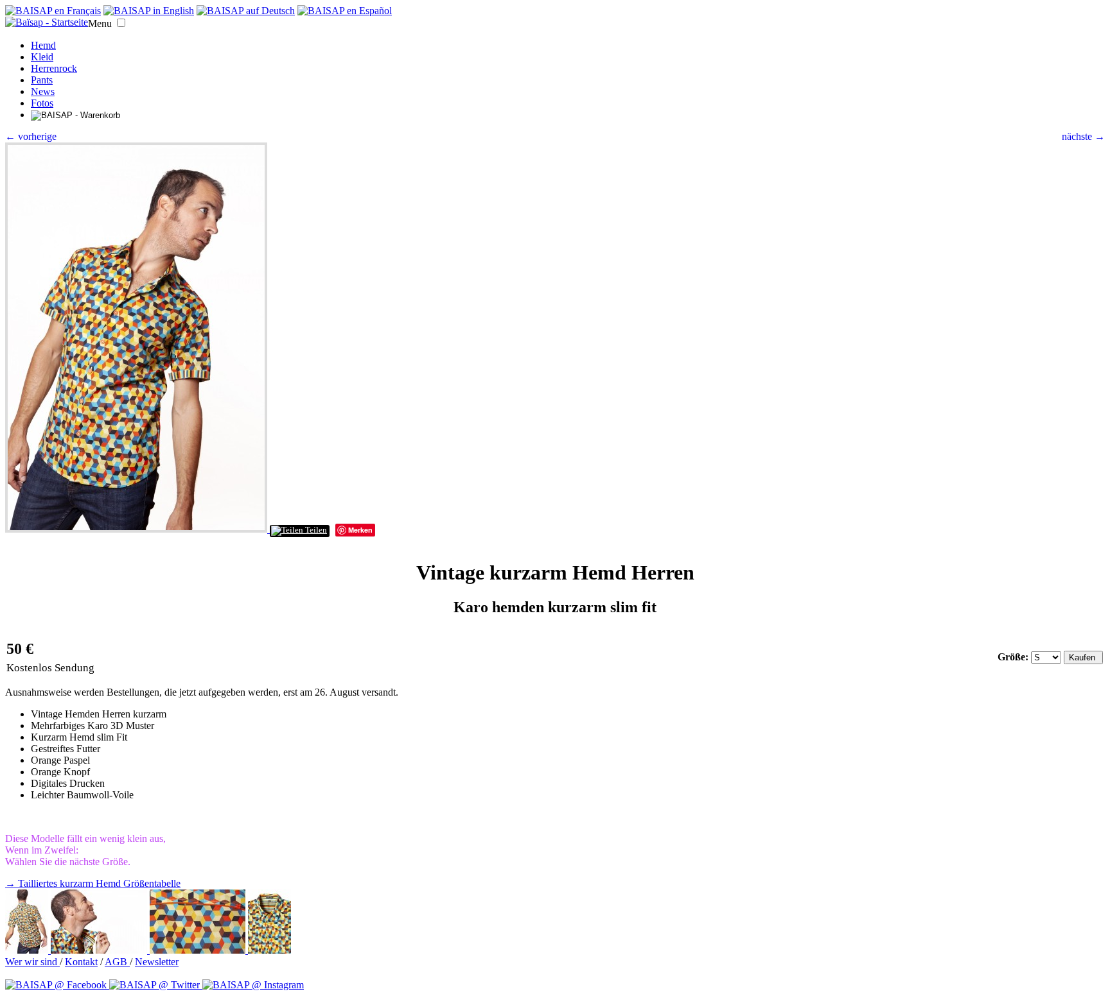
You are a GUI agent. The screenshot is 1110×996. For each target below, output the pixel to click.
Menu (100, 23)
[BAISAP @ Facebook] (57, 984)
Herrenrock (54, 68)
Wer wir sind (32, 961)
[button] (121, 23)
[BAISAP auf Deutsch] (246, 10)
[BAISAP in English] (148, 10)
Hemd (43, 45)
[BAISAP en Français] (53, 10)
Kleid (42, 56)
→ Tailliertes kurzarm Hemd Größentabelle (93, 883)
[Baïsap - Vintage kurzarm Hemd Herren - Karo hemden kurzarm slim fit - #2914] (100, 950)
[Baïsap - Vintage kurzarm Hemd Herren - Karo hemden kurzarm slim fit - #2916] (269, 950)
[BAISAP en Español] (344, 10)
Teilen (315, 530)
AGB (117, 961)
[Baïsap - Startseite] (46, 22)
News (43, 91)
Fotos (42, 103)
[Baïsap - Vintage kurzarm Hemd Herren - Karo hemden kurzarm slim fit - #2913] (28, 950)
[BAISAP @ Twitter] (155, 984)
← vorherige (31, 136)
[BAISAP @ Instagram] (253, 984)
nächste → (1083, 136)
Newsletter (157, 961)
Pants (42, 79)
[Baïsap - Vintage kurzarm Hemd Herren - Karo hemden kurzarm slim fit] (137, 529)
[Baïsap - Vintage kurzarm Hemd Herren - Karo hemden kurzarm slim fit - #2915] (199, 950)
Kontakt (81, 961)
